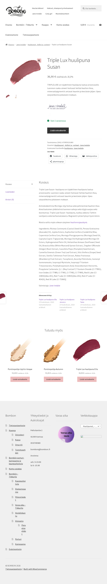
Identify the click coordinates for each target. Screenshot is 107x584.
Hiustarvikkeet (37, 8)
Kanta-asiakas (63, 24)
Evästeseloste (11, 35)
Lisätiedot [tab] (10, 191)
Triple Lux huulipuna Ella (48, 299)
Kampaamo (20, 544)
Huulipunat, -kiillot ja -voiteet (39, 44)
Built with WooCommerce (35, 569)
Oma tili (18, 444)
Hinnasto (19, 521)
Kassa (17, 439)
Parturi (18, 539)
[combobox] (91, 426)
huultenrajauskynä (78, 222)
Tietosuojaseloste (31, 35)
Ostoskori (19, 434)
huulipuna (68, 148)
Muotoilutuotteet (62, 14)
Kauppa (45, 24)
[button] (39, 61)
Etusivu (8, 24)
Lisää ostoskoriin (58, 130)
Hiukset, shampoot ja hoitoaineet (60, 8)
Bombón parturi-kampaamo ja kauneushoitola (16, 460)
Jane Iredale (37, 14)
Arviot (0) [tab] (9, 199)
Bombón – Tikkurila (25, 24)
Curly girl (48, 14)
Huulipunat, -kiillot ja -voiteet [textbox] (91, 426)
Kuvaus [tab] (8, 184)
